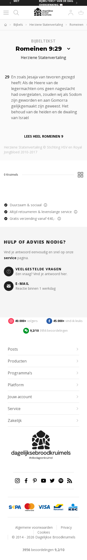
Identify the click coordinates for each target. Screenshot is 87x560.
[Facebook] (26, 480)
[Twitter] (52, 480)
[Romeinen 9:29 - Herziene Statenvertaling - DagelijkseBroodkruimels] (32, 117)
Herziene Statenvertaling (46, 24)
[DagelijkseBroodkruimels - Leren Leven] (5, 24)
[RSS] (69, 480)
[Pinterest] (34, 480)
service (10, 257)
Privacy (66, 527)
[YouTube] (43, 480)
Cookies (43, 532)
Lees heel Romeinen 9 (43, 136)
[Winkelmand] (81, 12)
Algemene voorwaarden (34, 527)
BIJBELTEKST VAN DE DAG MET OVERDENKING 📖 (33, 3)
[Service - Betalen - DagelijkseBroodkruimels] (15, 507)
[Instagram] (17, 480)
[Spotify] (60, 480)
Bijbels (18, 24)
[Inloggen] (71, 12)
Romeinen (76, 24)
